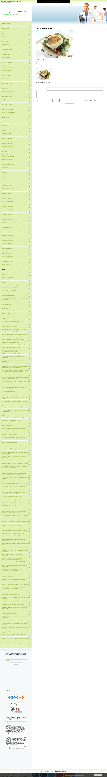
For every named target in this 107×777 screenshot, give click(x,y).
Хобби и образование (47, 23)
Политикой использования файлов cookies (74, 775)
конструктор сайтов (54, 772)
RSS (20, 1)
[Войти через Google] (20, 697)
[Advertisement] (16, 678)
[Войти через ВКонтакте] (12, 697)
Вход (10, 2)
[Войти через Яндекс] (17, 697)
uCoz (61, 772)
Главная (2, 2)
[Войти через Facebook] (14, 697)
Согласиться (98, 774)
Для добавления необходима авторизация (16, 748)
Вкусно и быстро (51, 59)
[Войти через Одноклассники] (23, 697)
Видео (41, 23)
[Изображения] (44, 74)
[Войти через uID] (9, 697)
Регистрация (6, 2)
